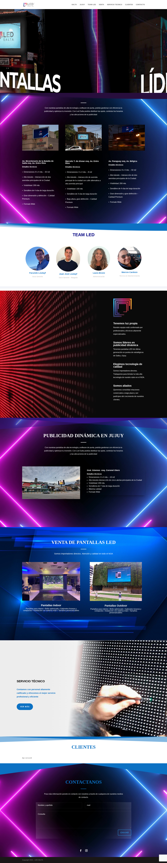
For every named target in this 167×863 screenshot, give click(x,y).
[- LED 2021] (40, 150)
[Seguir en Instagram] (86, 850)
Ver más (25, 707)
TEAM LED (92, 4)
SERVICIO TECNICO (114, 4)
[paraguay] (126, 150)
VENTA (101, 4)
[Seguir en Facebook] (80, 850)
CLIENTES (129, 4)
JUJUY (82, 4)
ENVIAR (124, 832)
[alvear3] (83, 150)
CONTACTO (140, 4)
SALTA (74, 4)
